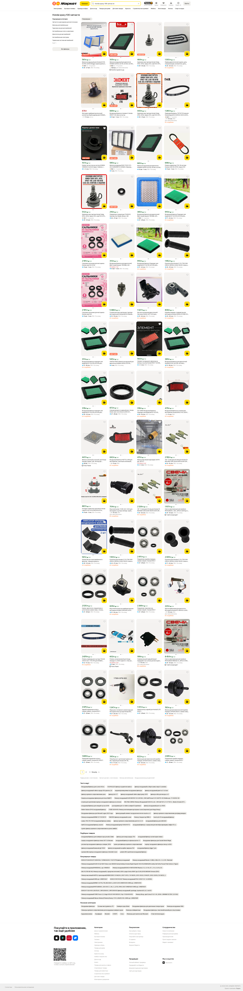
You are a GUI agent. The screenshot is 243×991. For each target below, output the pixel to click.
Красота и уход (99, 953)
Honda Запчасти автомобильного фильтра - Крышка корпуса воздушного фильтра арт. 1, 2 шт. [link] (92, 560)
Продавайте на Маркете (136, 965)
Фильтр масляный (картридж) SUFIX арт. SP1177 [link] (148, 460)
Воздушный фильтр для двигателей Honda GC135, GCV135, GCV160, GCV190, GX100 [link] (176, 362)
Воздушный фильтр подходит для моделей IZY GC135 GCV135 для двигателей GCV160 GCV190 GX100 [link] (93, 362)
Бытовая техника (99, 936)
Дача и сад (97, 959)
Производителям (168, 936)
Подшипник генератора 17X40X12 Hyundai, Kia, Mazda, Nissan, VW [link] (120, 215)
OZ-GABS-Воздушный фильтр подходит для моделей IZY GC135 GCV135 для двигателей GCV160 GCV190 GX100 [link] (147, 411)
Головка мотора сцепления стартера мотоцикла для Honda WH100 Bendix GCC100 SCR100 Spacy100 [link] (121, 313)
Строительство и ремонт (102, 973)
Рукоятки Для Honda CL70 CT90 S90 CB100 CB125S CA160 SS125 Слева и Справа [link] (176, 264)
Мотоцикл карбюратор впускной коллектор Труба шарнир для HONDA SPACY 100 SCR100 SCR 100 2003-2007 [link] (93, 114)
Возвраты (132, 942)
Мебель (96, 934)
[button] (86, 19)
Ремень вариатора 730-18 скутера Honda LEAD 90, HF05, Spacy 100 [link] (175, 166)
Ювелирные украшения (101, 979)
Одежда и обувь (99, 945)
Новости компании (168, 931)
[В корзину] (104, 54)
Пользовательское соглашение (24, 987)
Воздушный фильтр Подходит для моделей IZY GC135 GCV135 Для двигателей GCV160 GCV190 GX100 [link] (176, 215)
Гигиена (96, 939)
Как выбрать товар (135, 931)
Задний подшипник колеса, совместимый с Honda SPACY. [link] (91, 710)
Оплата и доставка (135, 934)
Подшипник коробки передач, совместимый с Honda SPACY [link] (146, 560)
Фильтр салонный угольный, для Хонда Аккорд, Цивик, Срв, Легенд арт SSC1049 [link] (94, 460)
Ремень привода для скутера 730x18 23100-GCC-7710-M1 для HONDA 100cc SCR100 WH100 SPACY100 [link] (93, 660)
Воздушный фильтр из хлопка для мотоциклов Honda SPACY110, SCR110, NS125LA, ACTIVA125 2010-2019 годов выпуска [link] (177, 411)
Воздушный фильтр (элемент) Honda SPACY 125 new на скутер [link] (121, 114)
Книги (96, 962)
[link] (93, 786)
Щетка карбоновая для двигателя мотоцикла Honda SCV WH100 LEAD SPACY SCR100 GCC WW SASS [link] (176, 609)
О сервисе (132, 939)
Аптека (96, 951)
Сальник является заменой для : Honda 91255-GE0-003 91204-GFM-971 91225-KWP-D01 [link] (121, 411)
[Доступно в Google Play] (62, 940)
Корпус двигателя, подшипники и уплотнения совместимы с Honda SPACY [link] (92, 609)
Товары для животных (101, 971)
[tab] (57, 8)
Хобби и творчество (100, 956)
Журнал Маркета (134, 945)
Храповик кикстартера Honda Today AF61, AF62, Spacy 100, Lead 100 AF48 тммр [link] (149, 63)
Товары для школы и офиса (102, 965)
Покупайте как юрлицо (136, 936)
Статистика (8, 987)
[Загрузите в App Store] (56, 940)
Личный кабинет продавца (137, 962)
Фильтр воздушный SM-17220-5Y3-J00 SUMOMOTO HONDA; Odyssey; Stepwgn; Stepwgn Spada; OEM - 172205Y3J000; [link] (120, 166)
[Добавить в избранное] (104, 24)
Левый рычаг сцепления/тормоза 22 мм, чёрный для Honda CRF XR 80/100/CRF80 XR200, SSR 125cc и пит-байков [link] (121, 760)
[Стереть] (138, 4)
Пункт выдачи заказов (169, 939)
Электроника (98, 942)
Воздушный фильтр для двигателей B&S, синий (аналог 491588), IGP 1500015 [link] (148, 215)
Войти (187, 3)
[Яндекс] (238, 988)
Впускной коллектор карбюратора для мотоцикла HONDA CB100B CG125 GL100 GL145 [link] (121, 609)
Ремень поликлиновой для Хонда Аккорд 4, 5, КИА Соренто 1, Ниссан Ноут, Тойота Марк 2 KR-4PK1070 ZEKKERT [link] (120, 660)
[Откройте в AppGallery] (69, 940)
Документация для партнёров (138, 968)
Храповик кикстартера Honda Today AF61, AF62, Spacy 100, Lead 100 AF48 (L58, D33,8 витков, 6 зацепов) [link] (149, 114)
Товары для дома (99, 948)
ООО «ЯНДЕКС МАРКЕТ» (233, 986)
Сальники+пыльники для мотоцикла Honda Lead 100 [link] (93, 313)
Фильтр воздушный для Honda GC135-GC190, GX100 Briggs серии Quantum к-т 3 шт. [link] (93, 63)
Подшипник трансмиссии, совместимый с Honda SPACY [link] (146, 609)
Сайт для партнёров (135, 971)
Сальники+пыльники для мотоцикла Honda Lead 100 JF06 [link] (93, 264)
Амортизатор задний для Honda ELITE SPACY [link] (149, 710)
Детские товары (99, 976)
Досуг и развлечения (101, 931)
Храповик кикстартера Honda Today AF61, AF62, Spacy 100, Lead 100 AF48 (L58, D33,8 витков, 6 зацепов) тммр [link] (93, 215)
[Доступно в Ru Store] (75, 940)
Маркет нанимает (168, 942)
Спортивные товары (100, 968)
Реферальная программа (170, 934)
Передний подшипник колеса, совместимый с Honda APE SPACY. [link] (92, 759)
